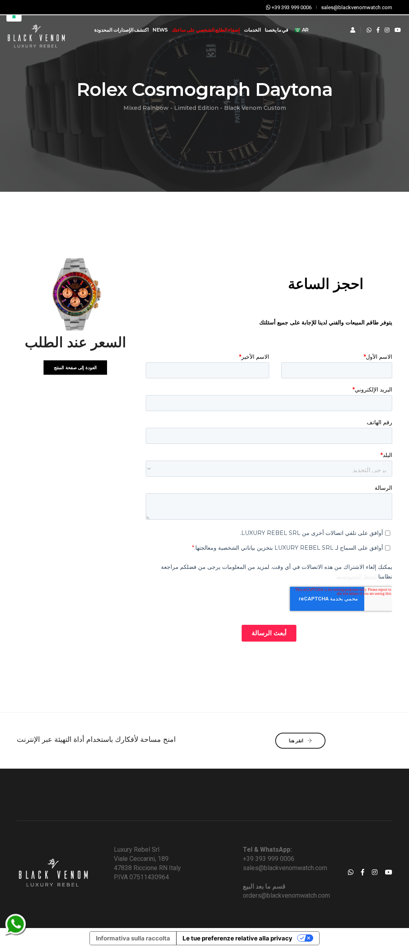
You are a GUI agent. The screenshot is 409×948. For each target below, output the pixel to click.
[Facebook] (378, 30)
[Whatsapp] (369, 30)
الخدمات (252, 30)
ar (304, 30)
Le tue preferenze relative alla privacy (237, 938)
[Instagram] (387, 30)
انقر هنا (297, 740)
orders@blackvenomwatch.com (286, 895)
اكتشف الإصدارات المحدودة (121, 30)
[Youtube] (398, 30)
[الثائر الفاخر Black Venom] (36, 30)
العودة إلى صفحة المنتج (75, 367)
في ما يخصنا (277, 30)
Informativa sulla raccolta (133, 938)
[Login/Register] (352, 30)
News (160, 30)
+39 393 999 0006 (268, 859)
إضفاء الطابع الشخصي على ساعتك (206, 30)
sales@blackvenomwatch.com (285, 868)
